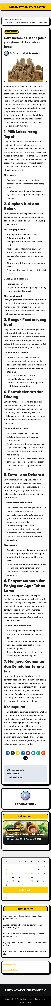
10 (6, 873)
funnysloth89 (19, 53)
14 (32, 873)
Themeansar (25, 1002)
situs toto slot (9, 965)
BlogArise (39, 999)
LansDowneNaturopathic (27, 7)
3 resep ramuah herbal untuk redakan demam (15, 774)
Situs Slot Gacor (10, 969)
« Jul (6, 898)
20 (25, 877)
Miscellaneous (11, 32)
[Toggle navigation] (3, 7)
